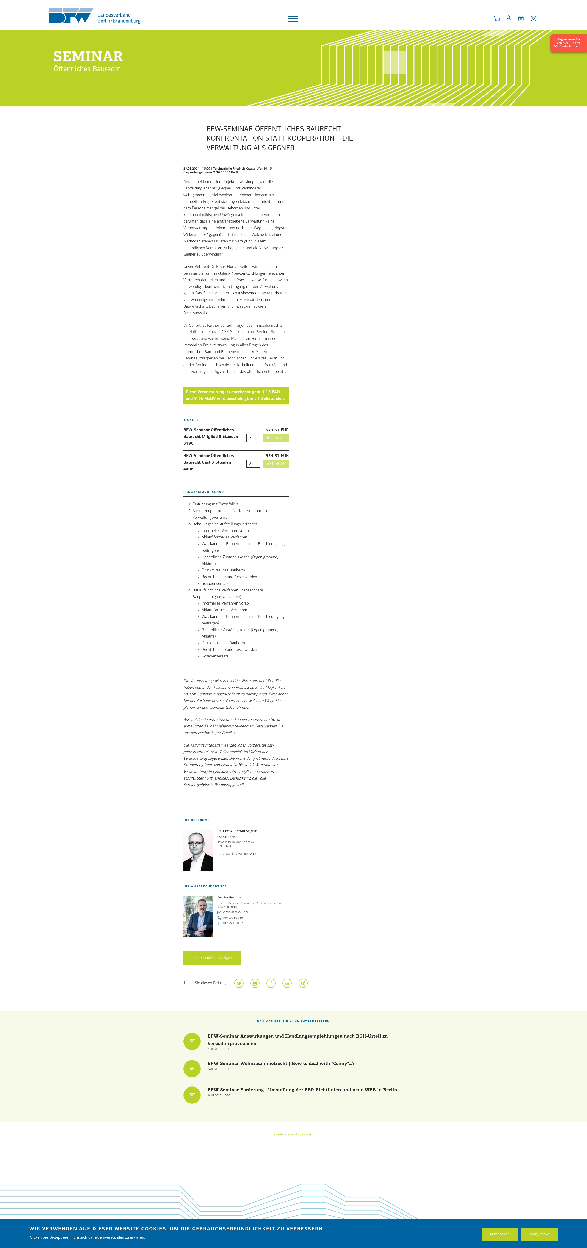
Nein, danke (539, 1234)
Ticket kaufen (275, 438)
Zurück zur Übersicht (293, 1135)
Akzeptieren (499, 1234)
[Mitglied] (508, 19)
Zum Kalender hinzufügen (212, 958)
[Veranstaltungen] (521, 19)
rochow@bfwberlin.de (236, 912)
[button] (239, 983)
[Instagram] (533, 19)
